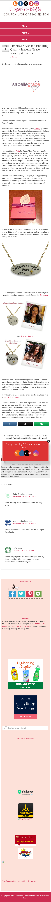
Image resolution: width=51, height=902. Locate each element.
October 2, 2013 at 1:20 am (23, 551)
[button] (25, 25)
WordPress (44, 896)
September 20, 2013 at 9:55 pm (25, 523)
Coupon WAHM (25, 12)
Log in (25, 898)
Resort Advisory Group (20, 626)
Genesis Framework (31, 896)
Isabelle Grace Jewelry (12, 397)
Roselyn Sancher (27, 336)
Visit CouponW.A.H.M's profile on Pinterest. (19, 881)
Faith (18, 151)
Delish (18, 896)
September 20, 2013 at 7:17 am (25, 496)
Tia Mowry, (44, 295)
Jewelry (37, 129)
